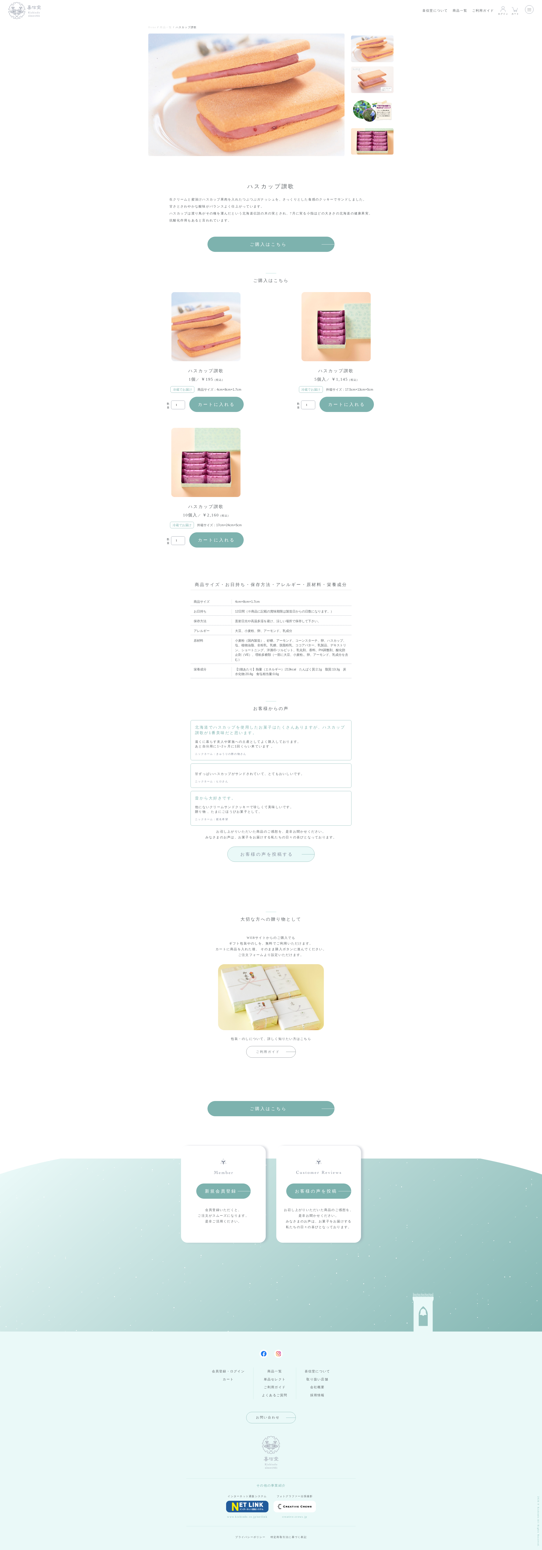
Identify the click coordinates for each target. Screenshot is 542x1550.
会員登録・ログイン (228, 1371)
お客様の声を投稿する (266, 854)
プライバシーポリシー (250, 1537)
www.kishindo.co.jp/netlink (247, 1516)
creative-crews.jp (294, 1516)
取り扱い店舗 (317, 1379)
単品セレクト (275, 1379)
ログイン (503, 14)
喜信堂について (435, 10)
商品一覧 (460, 10)
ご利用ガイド (483, 10)
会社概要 (317, 1387)
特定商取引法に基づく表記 (289, 1537)
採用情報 (317, 1395)
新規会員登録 (221, 1191)
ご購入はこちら (268, 244)
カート (515, 14)
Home (152, 27)
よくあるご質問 (275, 1395)
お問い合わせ (268, 1417)
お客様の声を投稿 (316, 1191)
